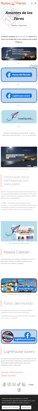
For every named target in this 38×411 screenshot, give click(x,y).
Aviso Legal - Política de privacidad (12, 372)
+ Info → (19, 63)
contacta (24, 135)
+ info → (19, 105)
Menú (35, 3)
